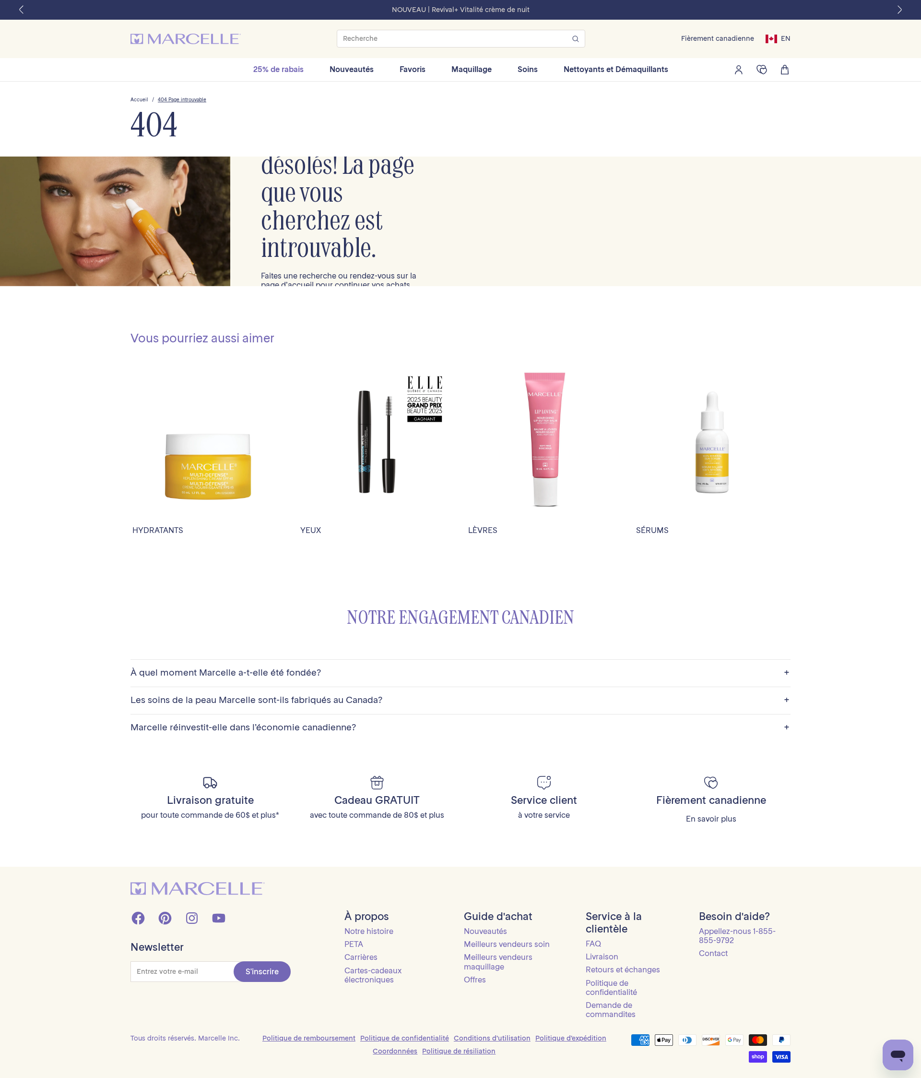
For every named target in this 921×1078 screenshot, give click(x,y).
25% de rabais (278, 69)
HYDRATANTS (157, 530)
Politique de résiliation (459, 1051)
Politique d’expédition (570, 1038)
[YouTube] (218, 918)
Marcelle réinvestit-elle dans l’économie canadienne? (460, 727)
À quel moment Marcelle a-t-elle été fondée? (460, 672)
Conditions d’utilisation (492, 1038)
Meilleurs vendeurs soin (507, 944)
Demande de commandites (611, 1009)
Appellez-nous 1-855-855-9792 (737, 935)
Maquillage (471, 69)
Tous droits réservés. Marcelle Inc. (185, 1038)
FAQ (593, 943)
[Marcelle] (185, 39)
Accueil (139, 100)
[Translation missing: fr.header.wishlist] (762, 69)
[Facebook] (138, 918)
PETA (353, 944)
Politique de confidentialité (611, 987)
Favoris (412, 69)
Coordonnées (395, 1051)
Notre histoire (368, 931)
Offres (475, 979)
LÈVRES (482, 530)
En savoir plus (711, 819)
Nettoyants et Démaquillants (616, 69)
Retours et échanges (623, 969)
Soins (528, 69)
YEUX (310, 530)
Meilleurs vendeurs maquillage (498, 961)
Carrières (361, 957)
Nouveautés (352, 69)
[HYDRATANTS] (208, 441)
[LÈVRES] (544, 441)
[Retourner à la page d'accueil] (197, 888)
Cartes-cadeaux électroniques (372, 975)
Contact (713, 953)
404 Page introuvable (182, 100)
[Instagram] (192, 918)
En (786, 38)
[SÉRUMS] (712, 441)
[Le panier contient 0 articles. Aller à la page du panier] (785, 69)
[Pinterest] (165, 918)
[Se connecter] (738, 69)
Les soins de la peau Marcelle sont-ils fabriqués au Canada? (460, 700)
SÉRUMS (652, 530)
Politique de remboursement (308, 1038)
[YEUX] (376, 441)
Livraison (602, 956)
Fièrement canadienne (717, 39)
